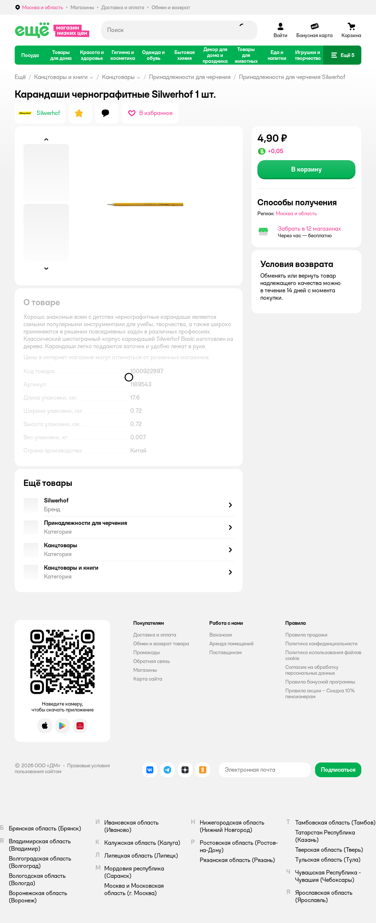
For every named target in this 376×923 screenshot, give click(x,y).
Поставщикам (225, 652)
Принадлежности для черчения (190, 76)
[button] (342, 55)
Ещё (20, 76)
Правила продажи (306, 635)
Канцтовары (118, 76)
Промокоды (146, 652)
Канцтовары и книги (61, 76)
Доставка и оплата (154, 635)
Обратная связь (151, 661)
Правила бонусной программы (320, 682)
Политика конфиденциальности (321, 643)
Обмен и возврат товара (161, 643)
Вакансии (220, 635)
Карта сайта (147, 679)
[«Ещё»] (52, 30)
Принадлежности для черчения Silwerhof (292, 76)
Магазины (145, 670)
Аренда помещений (231, 643)
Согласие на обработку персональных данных (312, 670)
